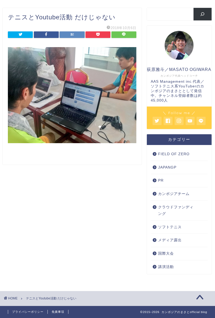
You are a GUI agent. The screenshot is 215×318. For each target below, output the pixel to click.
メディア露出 (170, 240)
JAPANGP (167, 167)
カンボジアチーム (174, 194)
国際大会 (166, 253)
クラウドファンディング (176, 210)
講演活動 (166, 267)
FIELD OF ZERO (174, 154)
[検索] (203, 14)
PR (161, 180)
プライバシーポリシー (28, 311)
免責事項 (58, 311)
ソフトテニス (170, 227)
